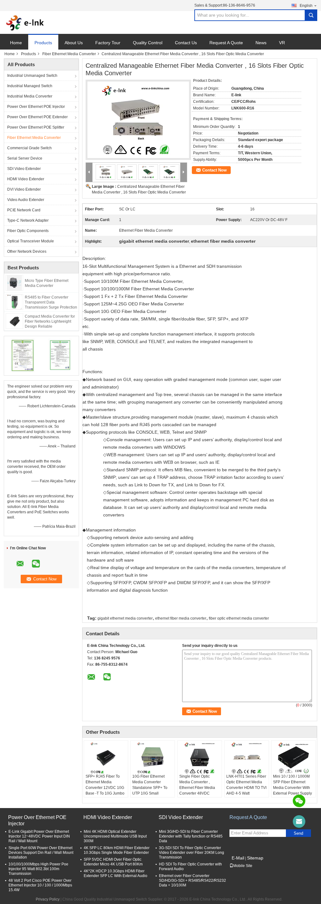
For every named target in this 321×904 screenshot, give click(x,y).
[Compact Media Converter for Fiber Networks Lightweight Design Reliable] (14, 321)
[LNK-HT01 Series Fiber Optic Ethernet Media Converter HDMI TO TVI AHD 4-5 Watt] (247, 758)
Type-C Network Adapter (28, 220)
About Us (74, 42)
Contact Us (186, 42)
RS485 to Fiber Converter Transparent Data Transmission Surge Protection (51, 302)
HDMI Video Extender (25, 179)
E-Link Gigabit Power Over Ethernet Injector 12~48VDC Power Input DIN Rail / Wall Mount (39, 836)
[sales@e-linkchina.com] (299, 821)
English (306, 5)
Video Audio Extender (25, 200)
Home (16, 42)
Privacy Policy (48, 899)
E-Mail (238, 857)
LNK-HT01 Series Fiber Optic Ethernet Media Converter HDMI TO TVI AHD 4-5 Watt (246, 785)
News (260, 42)
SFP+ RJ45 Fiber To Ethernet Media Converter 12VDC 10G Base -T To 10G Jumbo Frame (105, 787)
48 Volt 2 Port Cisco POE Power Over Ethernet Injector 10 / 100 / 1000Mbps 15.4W (40, 885)
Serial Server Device (24, 158)
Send (298, 833)
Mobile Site (242, 866)
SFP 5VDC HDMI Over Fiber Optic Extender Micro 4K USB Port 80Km (113, 861)
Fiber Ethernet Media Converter (69, 54)
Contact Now (214, 170)
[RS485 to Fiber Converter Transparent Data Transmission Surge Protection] (14, 301)
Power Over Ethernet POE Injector (36, 106)
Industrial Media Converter (29, 96)
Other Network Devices (26, 251)
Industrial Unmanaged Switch (32, 75)
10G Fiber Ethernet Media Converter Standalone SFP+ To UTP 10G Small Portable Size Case (149, 787)
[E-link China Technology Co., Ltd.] (25, 22)
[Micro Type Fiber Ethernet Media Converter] (14, 282)
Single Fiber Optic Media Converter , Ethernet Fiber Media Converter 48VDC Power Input (197, 787)
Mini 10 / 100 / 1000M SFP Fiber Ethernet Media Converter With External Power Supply (292, 785)
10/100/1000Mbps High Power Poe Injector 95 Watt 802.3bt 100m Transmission (38, 869)
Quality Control (147, 42)
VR (282, 42)
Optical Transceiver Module (30, 241)
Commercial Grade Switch (29, 148)
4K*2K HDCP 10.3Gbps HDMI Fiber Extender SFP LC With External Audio (115, 873)
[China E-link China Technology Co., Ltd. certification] (22, 355)
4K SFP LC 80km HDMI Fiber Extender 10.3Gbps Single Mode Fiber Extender (117, 850)
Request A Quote (226, 42)
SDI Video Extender (24, 169)
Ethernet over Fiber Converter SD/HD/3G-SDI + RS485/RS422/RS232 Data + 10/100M (192, 880)
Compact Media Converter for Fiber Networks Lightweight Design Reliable (50, 321)
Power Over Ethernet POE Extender (37, 117)
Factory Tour (107, 42)
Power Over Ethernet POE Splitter (35, 127)
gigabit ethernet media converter (125, 618)
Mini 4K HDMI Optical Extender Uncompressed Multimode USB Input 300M (115, 836)
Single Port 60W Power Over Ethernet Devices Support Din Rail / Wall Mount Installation (40, 852)
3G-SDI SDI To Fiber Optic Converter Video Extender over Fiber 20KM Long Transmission (191, 852)
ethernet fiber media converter (180, 618)
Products (43, 42)
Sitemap (255, 857)
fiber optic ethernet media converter (239, 618)
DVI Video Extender (24, 189)
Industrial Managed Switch (29, 86)
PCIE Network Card (23, 210)
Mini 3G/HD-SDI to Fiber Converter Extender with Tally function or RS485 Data (191, 836)
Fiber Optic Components (28, 231)
